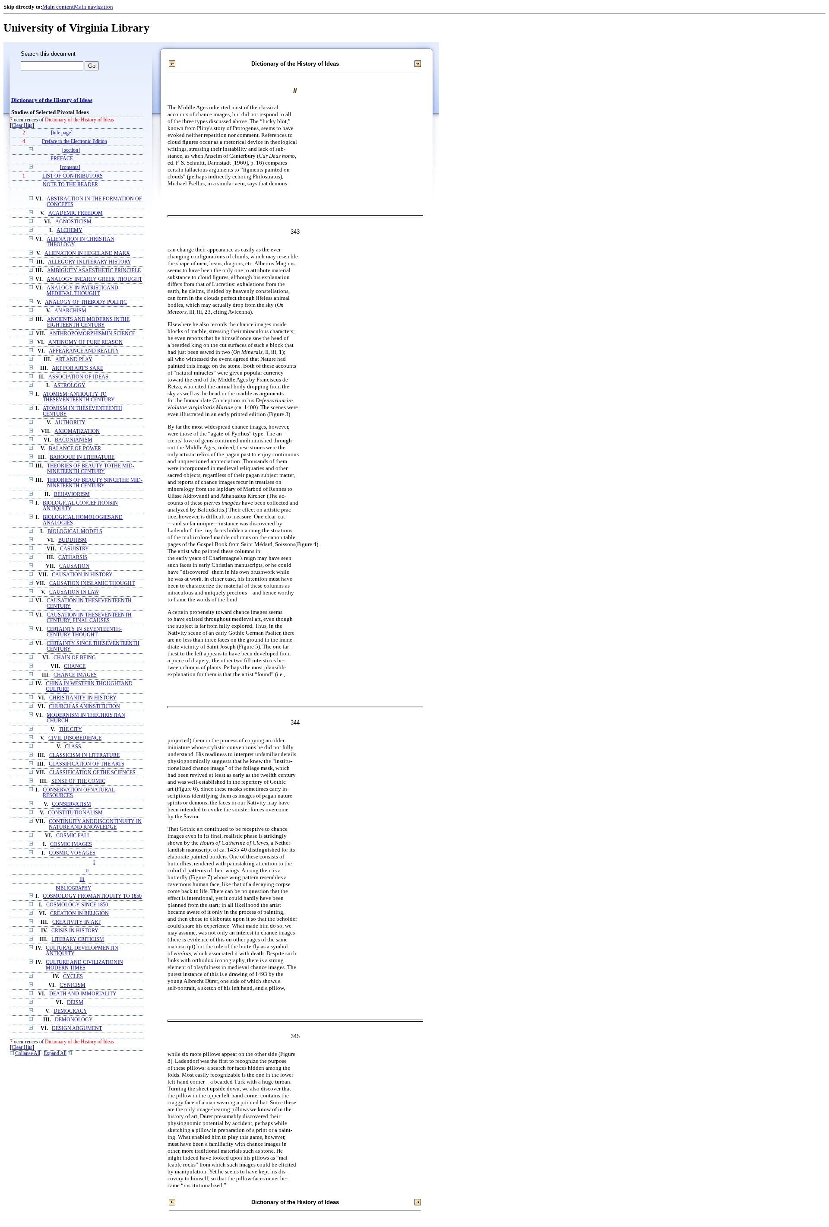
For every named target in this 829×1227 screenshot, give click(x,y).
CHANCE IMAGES (75, 675)
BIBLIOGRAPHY (73, 887)
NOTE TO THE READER (70, 185)
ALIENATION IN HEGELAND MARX (87, 253)
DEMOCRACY (70, 1011)
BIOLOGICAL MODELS (74, 531)
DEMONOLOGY (74, 1020)
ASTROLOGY (69, 385)
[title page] (62, 133)
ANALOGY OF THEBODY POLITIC (86, 302)
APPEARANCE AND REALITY (84, 351)
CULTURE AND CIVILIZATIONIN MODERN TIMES (84, 965)
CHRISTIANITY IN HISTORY (83, 698)
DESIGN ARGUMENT (77, 1028)
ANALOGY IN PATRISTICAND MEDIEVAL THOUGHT (82, 290)
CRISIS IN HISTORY (74, 931)
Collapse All (27, 1053)
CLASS (73, 747)
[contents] (70, 167)
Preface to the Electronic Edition (74, 141)
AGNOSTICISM (73, 222)
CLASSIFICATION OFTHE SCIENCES (92, 773)
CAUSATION (74, 566)
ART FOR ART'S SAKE (77, 368)
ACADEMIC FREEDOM (75, 213)
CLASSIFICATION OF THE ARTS (86, 764)
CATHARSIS (72, 557)
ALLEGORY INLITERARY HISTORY (89, 262)
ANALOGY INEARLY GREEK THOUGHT (94, 279)
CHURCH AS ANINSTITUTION (84, 706)
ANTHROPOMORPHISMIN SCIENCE (92, 334)
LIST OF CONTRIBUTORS (72, 176)
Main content (58, 6)
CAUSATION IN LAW (74, 592)
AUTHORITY (70, 423)
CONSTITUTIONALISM (75, 813)
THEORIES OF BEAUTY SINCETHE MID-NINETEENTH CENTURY (94, 483)
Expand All (55, 1053)
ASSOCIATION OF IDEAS (78, 377)
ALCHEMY (69, 230)
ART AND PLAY (73, 359)
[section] (71, 150)
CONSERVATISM (71, 804)
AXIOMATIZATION (77, 431)
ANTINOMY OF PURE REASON (85, 342)
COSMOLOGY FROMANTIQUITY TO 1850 (92, 896)
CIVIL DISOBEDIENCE (74, 738)
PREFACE (62, 159)
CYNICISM (72, 985)
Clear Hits (22, 125)
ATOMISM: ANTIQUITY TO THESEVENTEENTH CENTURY (79, 397)
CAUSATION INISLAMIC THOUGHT (92, 583)
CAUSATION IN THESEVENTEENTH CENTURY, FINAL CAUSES (89, 617)
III (82, 879)
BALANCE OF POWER (75, 448)
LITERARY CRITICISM (77, 939)
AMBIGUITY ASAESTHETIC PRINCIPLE (94, 270)
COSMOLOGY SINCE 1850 (77, 905)
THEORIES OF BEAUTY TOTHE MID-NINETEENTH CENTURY (90, 468)
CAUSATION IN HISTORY (82, 575)
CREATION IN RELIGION (79, 913)
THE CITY (70, 729)
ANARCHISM (70, 311)
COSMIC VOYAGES (72, 853)
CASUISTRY (74, 549)
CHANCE (74, 666)
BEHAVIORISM (72, 494)
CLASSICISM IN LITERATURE (84, 755)
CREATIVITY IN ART (76, 922)
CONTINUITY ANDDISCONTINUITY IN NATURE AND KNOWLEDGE (95, 824)
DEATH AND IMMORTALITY (83, 994)
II (87, 870)
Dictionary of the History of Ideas (51, 100)
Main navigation (93, 6)
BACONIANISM (73, 440)
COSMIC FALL (73, 836)
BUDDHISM (72, 540)
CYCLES (73, 976)
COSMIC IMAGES (71, 844)
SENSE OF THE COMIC (78, 781)
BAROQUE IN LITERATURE (82, 457)
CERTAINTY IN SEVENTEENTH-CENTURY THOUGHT (84, 632)
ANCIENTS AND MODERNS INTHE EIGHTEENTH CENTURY (88, 322)
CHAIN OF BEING (75, 658)
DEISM (75, 1002)
